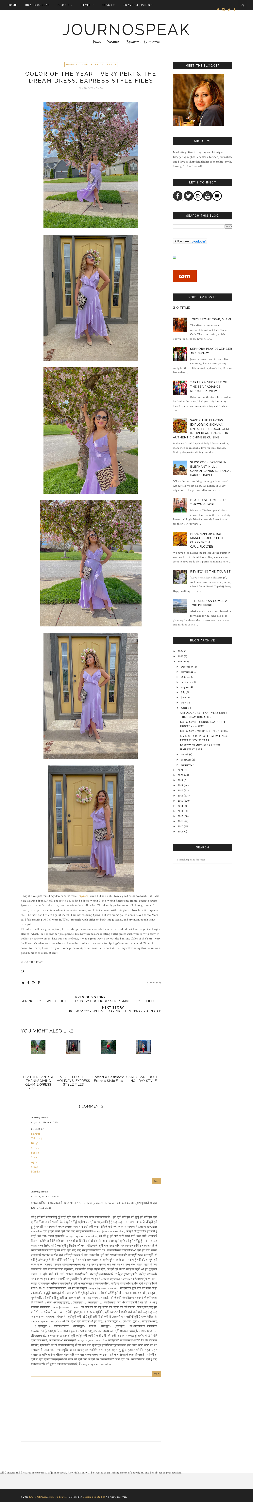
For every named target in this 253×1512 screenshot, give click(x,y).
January (185, 765)
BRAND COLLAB (76, 64)
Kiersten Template (58, 1497)
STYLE (111, 64)
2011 (180, 821)
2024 (181, 651)
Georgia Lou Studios (94, 1497)
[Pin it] (39, 982)
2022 (181, 661)
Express (83, 896)
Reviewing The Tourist (210, 571)
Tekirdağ (36, 1138)
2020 (181, 775)
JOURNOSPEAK (126, 29)
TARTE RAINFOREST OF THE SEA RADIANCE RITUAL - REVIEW (208, 387)
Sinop (34, 1167)
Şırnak (35, 1148)
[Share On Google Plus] (33, 982)
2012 (180, 816)
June (183, 697)
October (186, 677)
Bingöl (35, 1143)
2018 (180, 785)
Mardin (35, 1171)
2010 (180, 826)
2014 (180, 806)
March (185, 754)
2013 (180, 811)
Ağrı (34, 1162)
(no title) (181, 307)
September (187, 682)
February (186, 760)
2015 (180, 801)
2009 (181, 831)
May (183, 702)
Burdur (35, 1134)
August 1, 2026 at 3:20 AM (45, 1122)
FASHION (97, 64)
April (184, 708)
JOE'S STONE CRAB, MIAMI (210, 319)
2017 (180, 790)
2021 (180, 770)
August (185, 687)
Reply (157, 1181)
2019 (180, 780)
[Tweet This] (23, 982)
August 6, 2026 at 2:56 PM (45, 1196)
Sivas (34, 1157)
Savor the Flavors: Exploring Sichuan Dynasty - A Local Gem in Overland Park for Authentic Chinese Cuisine (201, 428)
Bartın (35, 1153)
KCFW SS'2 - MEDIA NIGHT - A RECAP (204, 731)
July (183, 692)
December (187, 667)
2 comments (153, 982)
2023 (180, 656)
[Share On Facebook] (28, 982)
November (187, 672)
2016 (180, 795)
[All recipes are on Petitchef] (185, 281)
